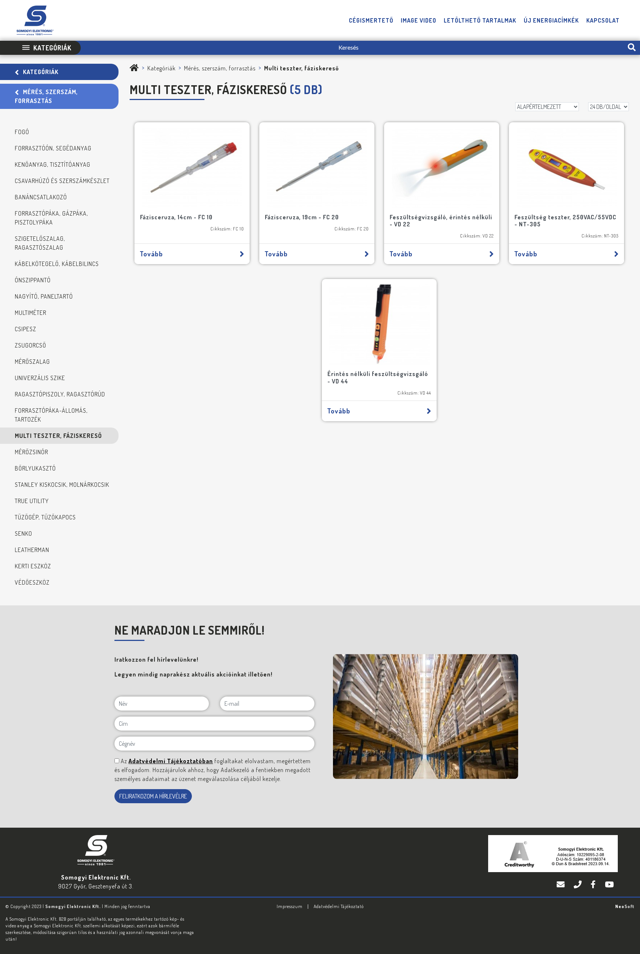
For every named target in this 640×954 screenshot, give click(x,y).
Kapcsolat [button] (603, 20)
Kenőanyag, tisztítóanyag (52, 164)
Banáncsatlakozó (41, 197)
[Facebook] (594, 884)
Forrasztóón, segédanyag (53, 148)
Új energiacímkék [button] (551, 20)
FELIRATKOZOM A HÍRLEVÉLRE (153, 796)
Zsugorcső (30, 345)
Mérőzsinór (31, 452)
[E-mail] (561, 884)
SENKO (23, 533)
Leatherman (32, 550)
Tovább (151, 254)
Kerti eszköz (33, 566)
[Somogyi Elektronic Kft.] (134, 68)
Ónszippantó (33, 280)
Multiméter (30, 312)
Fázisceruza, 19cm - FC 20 (302, 217)
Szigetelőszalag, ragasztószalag (40, 243)
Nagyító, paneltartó (44, 296)
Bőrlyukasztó (35, 468)
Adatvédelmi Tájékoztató (339, 906)
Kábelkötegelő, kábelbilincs (57, 263)
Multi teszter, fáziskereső (58, 435)
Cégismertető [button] (371, 20)
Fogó (22, 132)
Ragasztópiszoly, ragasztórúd (60, 394)
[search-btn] (631, 48)
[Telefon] (578, 884)
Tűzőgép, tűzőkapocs (45, 517)
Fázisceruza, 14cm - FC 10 (176, 217)
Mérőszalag (32, 361)
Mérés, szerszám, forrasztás (46, 96)
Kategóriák (41, 72)
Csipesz (25, 329)
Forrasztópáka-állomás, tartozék (51, 415)
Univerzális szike (40, 378)
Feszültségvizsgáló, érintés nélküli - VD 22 (441, 220)
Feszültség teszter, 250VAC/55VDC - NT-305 (565, 220)
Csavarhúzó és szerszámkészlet (62, 181)
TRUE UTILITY (32, 501)
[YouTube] (609, 884)
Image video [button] (418, 20)
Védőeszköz (32, 582)
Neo (624, 906)
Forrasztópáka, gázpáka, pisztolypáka (51, 218)
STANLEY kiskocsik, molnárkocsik (62, 484)
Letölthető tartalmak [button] (480, 20)
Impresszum (290, 906)
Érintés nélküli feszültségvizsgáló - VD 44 (377, 377)
